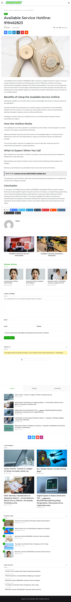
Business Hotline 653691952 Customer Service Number (32, 536)
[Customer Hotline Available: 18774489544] (35, 274)
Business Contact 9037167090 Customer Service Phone (32, 551)
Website (39, 326)
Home (7, 10)
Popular (34, 388)
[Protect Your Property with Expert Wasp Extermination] (9, 523)
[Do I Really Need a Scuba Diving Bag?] (52, 458)
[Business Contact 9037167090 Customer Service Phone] (9, 554)
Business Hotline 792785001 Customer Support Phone (57, 282)
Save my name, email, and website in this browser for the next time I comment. (27, 332)
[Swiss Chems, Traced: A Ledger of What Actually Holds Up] (9, 397)
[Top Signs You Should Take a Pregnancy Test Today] (9, 546)
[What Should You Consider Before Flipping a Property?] (9, 531)
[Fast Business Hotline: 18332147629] (13, 274)
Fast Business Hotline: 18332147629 (11, 282)
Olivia (8, 27)
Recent (12, 388)
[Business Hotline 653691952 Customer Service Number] (9, 538)
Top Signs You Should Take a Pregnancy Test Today (31, 544)
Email (6, 326)
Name (6, 319)
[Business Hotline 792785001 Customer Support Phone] (57, 274)
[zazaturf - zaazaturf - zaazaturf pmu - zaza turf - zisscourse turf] (14, 2)
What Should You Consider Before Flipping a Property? (32, 528)
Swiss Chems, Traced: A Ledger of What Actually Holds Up (33, 395)
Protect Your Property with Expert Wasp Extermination (32, 521)
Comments (57, 388)
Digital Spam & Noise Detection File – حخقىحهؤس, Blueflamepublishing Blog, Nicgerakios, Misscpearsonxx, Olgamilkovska (51, 500)
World (11, 10)
